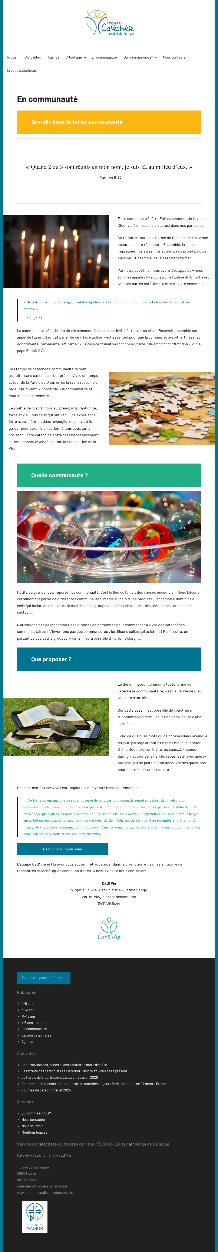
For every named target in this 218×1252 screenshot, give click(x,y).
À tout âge (74, 57)
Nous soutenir (32, 1126)
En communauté (104, 57)
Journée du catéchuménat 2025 (46, 1090)
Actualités (33, 57)
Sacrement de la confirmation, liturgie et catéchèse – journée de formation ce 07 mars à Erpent (94, 1083)
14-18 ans (29, 1016)
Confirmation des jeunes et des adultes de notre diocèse (64, 1064)
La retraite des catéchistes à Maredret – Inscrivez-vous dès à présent (74, 1071)
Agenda (53, 57)
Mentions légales (34, 1132)
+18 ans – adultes (34, 1022)
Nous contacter (175, 57)
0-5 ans (27, 1003)
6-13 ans (28, 1010)
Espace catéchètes (22, 70)
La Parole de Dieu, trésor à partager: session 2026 (60, 1077)
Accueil (12, 57)
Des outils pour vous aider (62, 849)
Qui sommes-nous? (138, 57)
